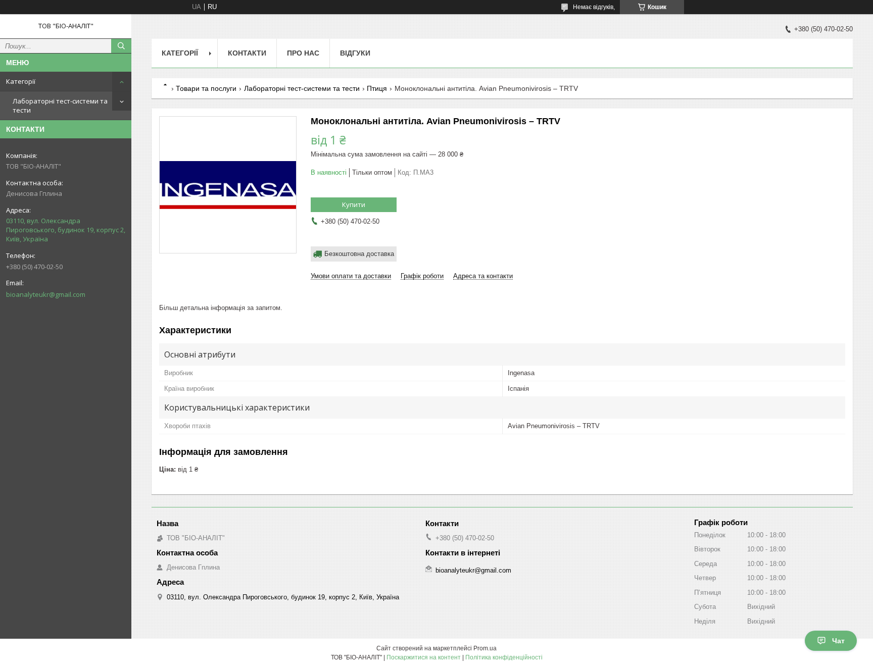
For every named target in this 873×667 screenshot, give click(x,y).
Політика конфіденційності (504, 657)
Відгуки (355, 53)
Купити (353, 204)
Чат (838, 641)
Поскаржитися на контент (423, 657)
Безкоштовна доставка (359, 254)
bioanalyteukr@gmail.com (45, 294)
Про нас (303, 53)
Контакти (247, 53)
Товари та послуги (206, 88)
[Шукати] (121, 46)
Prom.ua (485, 648)
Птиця (377, 88)
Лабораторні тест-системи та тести (60, 105)
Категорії (20, 81)
